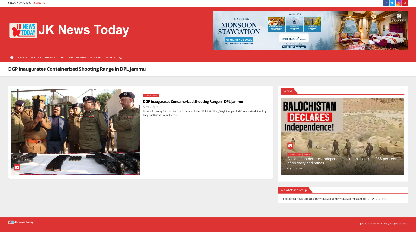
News (21, 57)
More (109, 57)
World (291, 154)
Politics (36, 57)
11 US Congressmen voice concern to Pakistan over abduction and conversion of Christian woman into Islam (342, 160)
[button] (120, 57)
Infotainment (77, 57)
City (62, 57)
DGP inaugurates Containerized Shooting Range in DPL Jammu (193, 101)
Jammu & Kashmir (151, 95)
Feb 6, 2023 (152, 107)
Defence (50, 57)
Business (96, 57)
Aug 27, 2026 (297, 168)
